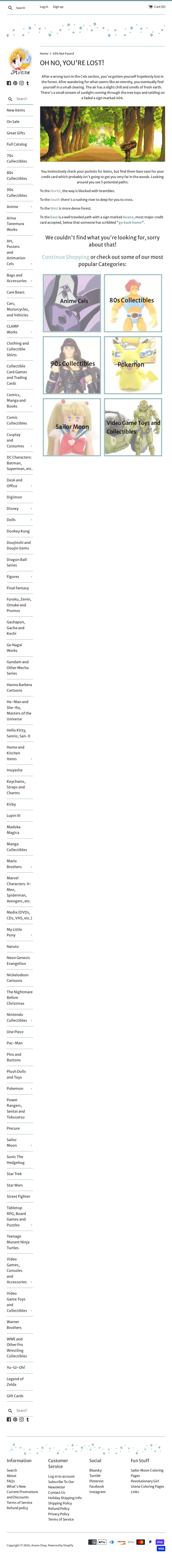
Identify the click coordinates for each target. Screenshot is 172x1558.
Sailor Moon (12, 1142)
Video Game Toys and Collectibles (16, 1302)
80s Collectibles (17, 175)
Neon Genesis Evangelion (18, 960)
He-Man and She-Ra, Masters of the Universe (19, 710)
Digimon (14, 497)
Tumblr (95, 1476)
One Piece (15, 1032)
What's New (16, 1486)
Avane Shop (39, 1545)
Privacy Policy (58, 1514)
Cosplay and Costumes (15, 440)
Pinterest (96, 1481)
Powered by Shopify (60, 1545)
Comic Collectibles (17, 420)
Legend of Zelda (15, 1382)
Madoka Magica (14, 830)
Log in (44, 7)
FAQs (11, 1481)
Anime (12, 206)
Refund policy (17, 1508)
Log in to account (61, 1476)
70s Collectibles (17, 158)
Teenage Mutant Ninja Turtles (18, 1242)
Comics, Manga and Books (16, 400)
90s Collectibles (17, 192)
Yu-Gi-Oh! (16, 1367)
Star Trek (14, 1174)
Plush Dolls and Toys (16, 1074)
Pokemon (15, 1088)
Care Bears (16, 292)
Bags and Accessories (16, 278)
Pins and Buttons (14, 1057)
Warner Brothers (14, 1325)
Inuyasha (14, 770)
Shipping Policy (60, 1503)
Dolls (11, 519)
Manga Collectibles (17, 847)
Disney (13, 508)
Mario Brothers (14, 864)
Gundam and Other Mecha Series (18, 668)
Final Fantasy (18, 588)
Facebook (96, 1486)
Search (12, 1470)
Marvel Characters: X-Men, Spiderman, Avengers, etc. (19, 889)
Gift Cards (15, 1396)
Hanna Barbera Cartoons (19, 687)
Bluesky (95, 1470)
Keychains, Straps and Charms (16, 787)
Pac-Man (15, 1043)
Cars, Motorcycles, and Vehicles (18, 309)
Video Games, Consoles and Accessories (16, 1270)
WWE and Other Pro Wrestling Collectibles (17, 1347)
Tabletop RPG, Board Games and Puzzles (16, 1216)
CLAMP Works (13, 329)
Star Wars (15, 1185)
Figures (13, 576)
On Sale (13, 121)
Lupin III (13, 815)
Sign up (58, 7)
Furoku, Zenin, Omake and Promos (19, 605)
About (11, 1476)
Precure (13, 1128)
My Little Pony (14, 932)
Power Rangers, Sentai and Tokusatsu (16, 1108)
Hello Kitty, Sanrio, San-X (18, 733)
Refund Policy (58, 1508)
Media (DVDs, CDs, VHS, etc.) (19, 915)
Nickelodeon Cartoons (17, 978)
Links (135, 1492)
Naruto (13, 946)
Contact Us (56, 1492)
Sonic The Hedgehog (16, 1160)
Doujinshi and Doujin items (19, 545)
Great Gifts (16, 133)
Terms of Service (19, 1502)
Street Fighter (18, 1196)
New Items (16, 110)
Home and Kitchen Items (15, 753)
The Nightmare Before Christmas (20, 998)
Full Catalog (17, 144)
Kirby (11, 804)
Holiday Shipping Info (65, 1498)
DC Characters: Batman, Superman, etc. (20, 463)
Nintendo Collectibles (16, 1017)
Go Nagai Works (14, 648)
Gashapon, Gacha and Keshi (16, 628)
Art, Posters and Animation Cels (16, 252)
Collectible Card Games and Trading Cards (17, 375)
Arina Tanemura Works (15, 224)
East (54, 217)
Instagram (97, 1492)
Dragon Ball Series (17, 562)
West (54, 208)
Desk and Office (14, 483)
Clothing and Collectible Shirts (18, 349)
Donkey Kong (18, 531)
